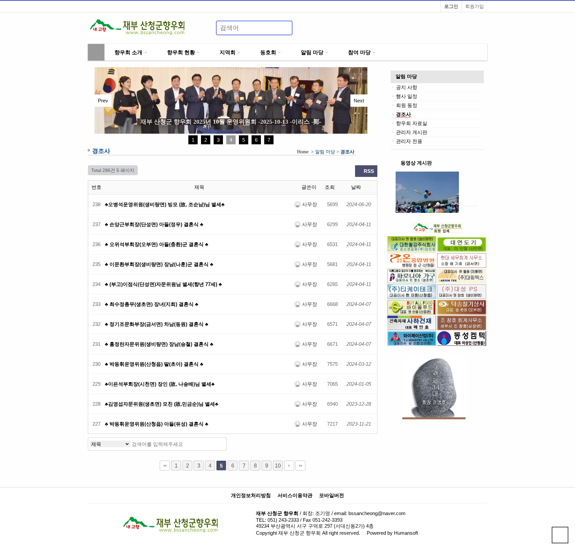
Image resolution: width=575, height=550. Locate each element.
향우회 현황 (181, 52)
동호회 (268, 52)
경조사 (403, 114)
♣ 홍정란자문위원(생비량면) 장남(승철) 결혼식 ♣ (159, 344)
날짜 (356, 187)
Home (303, 151)
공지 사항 (406, 87)
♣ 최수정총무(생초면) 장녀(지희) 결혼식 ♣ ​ (152, 304)
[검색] (283, 28)
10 (278, 466)
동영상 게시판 (416, 163)
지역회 (228, 52)
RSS (368, 171)
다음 (289, 466)
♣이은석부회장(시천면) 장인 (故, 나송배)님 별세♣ (160, 384)
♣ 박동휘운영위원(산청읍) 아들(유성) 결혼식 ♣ (156, 424)
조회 (330, 187)
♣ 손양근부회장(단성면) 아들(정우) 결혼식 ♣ (154, 224)
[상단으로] (560, 535)
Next (359, 100)
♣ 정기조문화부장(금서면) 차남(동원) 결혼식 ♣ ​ (157, 324)
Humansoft (406, 533)
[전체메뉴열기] (96, 52)
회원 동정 (406, 105)
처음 (165, 466)
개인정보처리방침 (251, 495)
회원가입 (474, 6)
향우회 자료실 (411, 123)
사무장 (309, 204)
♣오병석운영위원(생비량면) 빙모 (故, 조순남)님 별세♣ (165, 204)
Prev (103, 100)
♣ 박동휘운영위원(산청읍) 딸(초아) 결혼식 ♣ (154, 364)
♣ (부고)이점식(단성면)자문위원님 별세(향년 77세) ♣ (163, 284)
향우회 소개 (128, 52)
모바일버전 (331, 495)
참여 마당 (359, 52)
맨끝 (300, 466)
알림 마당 (312, 52)
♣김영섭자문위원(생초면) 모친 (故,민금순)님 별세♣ (161, 404)
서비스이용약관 (295, 495)
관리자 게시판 (411, 132)
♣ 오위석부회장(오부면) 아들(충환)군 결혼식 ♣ (156, 244)
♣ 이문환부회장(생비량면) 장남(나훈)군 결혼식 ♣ (159, 264)
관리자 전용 (409, 141)
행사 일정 (406, 96)
